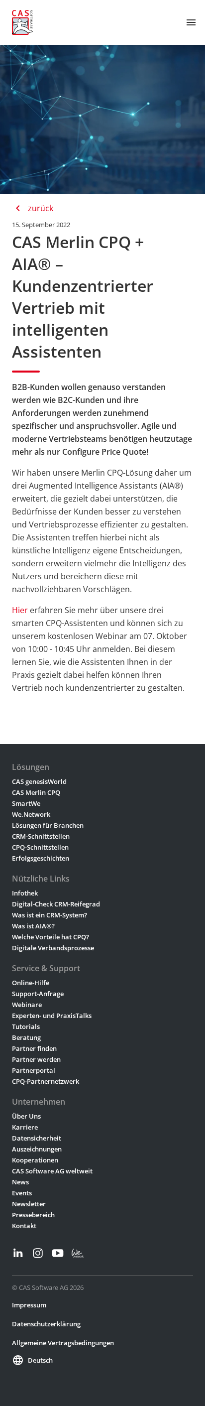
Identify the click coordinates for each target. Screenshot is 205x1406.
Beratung (26, 1037)
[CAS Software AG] (22, 22)
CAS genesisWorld (39, 781)
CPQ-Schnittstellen (40, 847)
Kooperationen (35, 1159)
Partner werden (36, 1059)
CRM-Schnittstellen (41, 836)
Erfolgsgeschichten (40, 858)
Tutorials (26, 1026)
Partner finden (34, 1048)
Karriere (25, 1127)
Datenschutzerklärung (46, 1323)
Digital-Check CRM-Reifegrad (56, 903)
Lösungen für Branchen (48, 825)
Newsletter (29, 1203)
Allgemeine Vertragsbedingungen (63, 1342)
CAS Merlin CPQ (36, 792)
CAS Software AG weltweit (52, 1170)
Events (22, 1192)
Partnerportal (33, 1070)
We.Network (31, 814)
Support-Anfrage (38, 993)
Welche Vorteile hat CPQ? (50, 936)
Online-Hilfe (30, 982)
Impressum (29, 1304)
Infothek (25, 893)
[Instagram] (38, 1253)
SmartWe (26, 803)
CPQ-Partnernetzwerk (45, 1081)
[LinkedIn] (18, 1253)
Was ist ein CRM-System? (49, 914)
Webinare (27, 1004)
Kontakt (24, 1225)
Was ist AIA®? (33, 925)
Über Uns (26, 1116)
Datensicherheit (36, 1138)
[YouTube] (58, 1253)
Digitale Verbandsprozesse (53, 947)
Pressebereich (33, 1214)
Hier (20, 610)
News (20, 1181)
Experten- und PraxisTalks (52, 1015)
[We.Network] (78, 1253)
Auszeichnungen (37, 1149)
